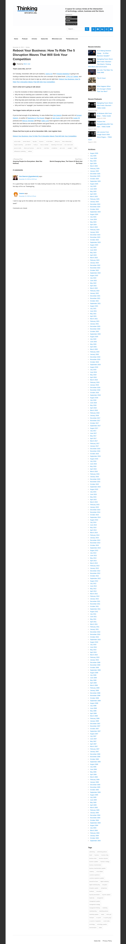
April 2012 (93, 591)
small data (46, 148)
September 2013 (95, 548)
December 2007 (95, 723)
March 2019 (94, 380)
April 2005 (93, 805)
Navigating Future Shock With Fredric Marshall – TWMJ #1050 (105, 105)
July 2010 (93, 644)
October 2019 (94, 362)
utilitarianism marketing (20, 151)
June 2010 (93, 647)
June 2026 (93, 158)
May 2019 (93, 375)
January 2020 (94, 354)
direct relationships (67, 141)
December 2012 (95, 571)
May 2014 (93, 527)
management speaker (94, 901)
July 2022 (93, 278)
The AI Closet (101, 78)
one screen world (68, 144)
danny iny (57, 141)
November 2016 (95, 451)
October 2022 (94, 270)
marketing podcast (103, 911)
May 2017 (93, 436)
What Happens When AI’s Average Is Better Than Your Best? (104, 89)
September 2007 (95, 731)
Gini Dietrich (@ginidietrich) (28, 176)
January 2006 (94, 782)
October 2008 (94, 698)
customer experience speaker (96, 878)
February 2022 (94, 291)
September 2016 (95, 456)
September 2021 (95, 303)
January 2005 (94, 812)
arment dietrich (26, 141)
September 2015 (95, 487)
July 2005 (93, 797)
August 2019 (94, 367)
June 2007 (93, 739)
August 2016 (94, 459)
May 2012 (93, 588)
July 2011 (93, 614)
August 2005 (94, 795)
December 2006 (95, 754)
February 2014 (94, 535)
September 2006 (95, 762)
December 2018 (95, 387)
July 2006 (93, 767)
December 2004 (95, 815)
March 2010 (94, 655)
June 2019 (93, 372)
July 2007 (93, 736)
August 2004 (94, 825)
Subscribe (44, 39)
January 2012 (94, 599)
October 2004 (94, 820)
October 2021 (94, 301)
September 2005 (95, 792)
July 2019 (93, 369)
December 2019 (95, 357)
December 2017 (95, 418)
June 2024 (93, 219)
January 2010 (94, 660)
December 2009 (95, 662)
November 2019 (95, 359)
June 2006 (93, 769)
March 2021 (94, 319)
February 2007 (94, 749)
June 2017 (93, 433)
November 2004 (95, 818)
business (41, 141)
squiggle (70, 148)
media (102, 914)
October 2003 (94, 838)
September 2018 (95, 395)
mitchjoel (91, 917)
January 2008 (94, 721)
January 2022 (94, 293)
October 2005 (94, 790)
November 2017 (95, 420)
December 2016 (95, 448)
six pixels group (107, 917)
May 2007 (93, 741)
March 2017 (94, 441)
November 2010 (95, 634)
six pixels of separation (95, 921)
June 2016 (93, 464)
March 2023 (94, 257)
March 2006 (94, 777)
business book (93, 858)
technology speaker (102, 924)
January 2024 (94, 232)
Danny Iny (49, 74)
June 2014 (93, 525)
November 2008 (95, 695)
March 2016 (94, 471)
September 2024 (95, 212)
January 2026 (94, 171)
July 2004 (93, 828)
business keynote (103, 858)
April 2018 (93, 408)
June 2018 (93, 403)
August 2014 (94, 520)
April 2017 (93, 438)
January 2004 (94, 835)
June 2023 (93, 250)
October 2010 (94, 637)
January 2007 (94, 751)
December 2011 (95, 601)
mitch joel (108, 914)
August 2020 (94, 336)
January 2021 (94, 324)
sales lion (39, 148)
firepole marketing (18, 144)
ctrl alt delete (49, 141)
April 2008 (93, 713)
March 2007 (94, 746)
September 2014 (95, 517)
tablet (75, 148)
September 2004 (95, 823)
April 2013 (93, 560)
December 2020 (95, 326)
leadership (91, 898)
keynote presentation (94, 894)
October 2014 (94, 515)
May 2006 (93, 772)
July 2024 (93, 217)
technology (92, 924)
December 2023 (95, 235)
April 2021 (93, 316)
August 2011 (94, 611)
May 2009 (93, 680)
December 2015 (95, 479)
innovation (98, 891)
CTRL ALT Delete (72, 76)
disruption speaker (93, 888)
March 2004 (94, 830)
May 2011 (93, 619)
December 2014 (95, 510)
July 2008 (93, 706)
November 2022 (95, 268)
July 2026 (93, 156)
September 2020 (95, 334)
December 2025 (95, 173)
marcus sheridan (44, 144)
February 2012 (94, 596)
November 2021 (95, 298)
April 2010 (93, 652)
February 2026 (94, 168)
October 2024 (94, 209)
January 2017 (94, 446)
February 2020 (94, 352)
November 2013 (95, 543)
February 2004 (94, 833)
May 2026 (93, 161)
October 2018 (94, 392)
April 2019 (93, 377)
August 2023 (94, 245)
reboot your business (29, 148)
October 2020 (94, 331)
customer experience (94, 875)
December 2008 (95, 693)
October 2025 (94, 179)
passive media (17, 148)
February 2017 (94, 443)
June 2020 (93, 341)
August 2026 (94, 153)
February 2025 (94, 199)
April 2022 (93, 286)
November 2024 (95, 207)
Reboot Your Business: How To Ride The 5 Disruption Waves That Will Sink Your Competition (44, 136)
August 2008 (94, 703)
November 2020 (95, 329)
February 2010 (94, 657)
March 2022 (94, 288)
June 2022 (93, 280)
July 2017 (93, 431)
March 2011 (94, 624)
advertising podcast (102, 851)
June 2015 (93, 494)
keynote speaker (106, 894)
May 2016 (93, 466)
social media (106, 921)
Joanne (21, 193)
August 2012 (94, 581)
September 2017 (95, 426)
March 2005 (94, 807)
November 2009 (95, 665)
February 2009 (94, 688)
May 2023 (93, 252)
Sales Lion (45, 121)
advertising (92, 851)
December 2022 (95, 265)
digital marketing (104, 881)
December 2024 (95, 204)
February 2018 (94, 413)
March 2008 (94, 716)
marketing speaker (93, 914)
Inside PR (76, 118)
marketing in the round (56, 144)
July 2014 (93, 522)
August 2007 (94, 734)
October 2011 (94, 606)
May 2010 (93, 650)
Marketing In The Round (36, 118)
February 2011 (94, 627)
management (100, 898)
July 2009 (93, 675)
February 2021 (94, 321)
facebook (91, 891)
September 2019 (95, 364)
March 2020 (94, 349)
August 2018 (94, 398)
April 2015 (93, 499)
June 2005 (93, 800)
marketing (104, 907)
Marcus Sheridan (28, 121)
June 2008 (93, 708)
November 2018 (95, 390)
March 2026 (94, 166)
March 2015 (94, 502)
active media (17, 141)
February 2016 (94, 474)
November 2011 (95, 604)
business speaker (93, 861)
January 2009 (94, 690)
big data (35, 141)
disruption (104, 884)
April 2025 (93, 194)
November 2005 (95, 787)
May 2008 (93, 711)
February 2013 (94, 566)
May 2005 (93, 802)
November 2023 (95, 237)
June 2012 (93, 586)
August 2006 (94, 764)
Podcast (25, 39)
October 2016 (94, 453)
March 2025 (94, 196)
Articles (34, 39)
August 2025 (94, 184)
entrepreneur (104, 888)
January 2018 (94, 415)
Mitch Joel (27, 64)
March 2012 (94, 594)
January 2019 (94, 385)
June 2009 (93, 678)
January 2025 (94, 201)
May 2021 (93, 313)
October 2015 (94, 484)
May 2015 (93, 497)
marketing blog (93, 911)
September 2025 (95, 181)
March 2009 (94, 685)
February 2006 (94, 779)
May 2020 (93, 344)
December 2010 (95, 632)
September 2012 (95, 578)
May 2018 (93, 405)
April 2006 (93, 774)
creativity (91, 871)
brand (90, 855)
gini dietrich (28, 144)
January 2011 (94, 629)
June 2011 (93, 616)
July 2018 (93, 400)
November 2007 (95, 726)
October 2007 (94, 728)
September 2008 (95, 700)
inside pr (36, 144)
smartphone (54, 148)
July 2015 (93, 492)
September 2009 (95, 670)
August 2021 (94, 306)
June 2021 (93, 311)
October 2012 (94, 576)
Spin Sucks (56, 118)
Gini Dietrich (57, 115)
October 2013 (94, 545)
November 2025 (95, 176)
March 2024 (94, 227)
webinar (30, 151)
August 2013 (94, 550)
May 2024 (93, 222)
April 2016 (93, 469)
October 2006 (94, 759)
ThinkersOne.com (72, 39)
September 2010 (95, 639)
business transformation (95, 865)
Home (16, 39)
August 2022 (94, 275)
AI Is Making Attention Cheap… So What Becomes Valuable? (104, 53)
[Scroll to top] (123, 941)
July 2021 (93, 308)
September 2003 (95, 840)
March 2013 (94, 563)
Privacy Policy (107, 941)
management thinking (94, 907)
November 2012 (95, 573)
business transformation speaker (97, 868)
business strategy (105, 861)
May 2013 (93, 558)
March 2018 (94, 410)
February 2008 (94, 718)
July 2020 (93, 339)
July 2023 (93, 247)
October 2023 (94, 240)
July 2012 (93, 583)
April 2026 (93, 163)
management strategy (94, 904)
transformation (92, 927)
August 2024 (94, 214)
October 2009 (94, 667)
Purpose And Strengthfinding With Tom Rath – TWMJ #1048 (105, 124)
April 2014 (93, 530)
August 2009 (94, 672)
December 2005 (95, 785)
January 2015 (94, 507)
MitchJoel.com (57, 39)
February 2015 (94, 504)
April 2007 (93, 744)
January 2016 (94, 476)
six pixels (98, 917)
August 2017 (94, 428)
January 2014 (94, 538)
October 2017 (94, 423)
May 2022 (93, 283)
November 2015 (95, 481)
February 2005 (94, 810)
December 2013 (95, 540)
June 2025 (93, 189)
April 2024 (93, 224)
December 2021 (95, 296)
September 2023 (95, 242)
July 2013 (93, 553)
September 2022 (95, 273)
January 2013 (94, 568)
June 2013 (93, 555)
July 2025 (93, 186)
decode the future (93, 881)
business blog (104, 855)
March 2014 (94, 532)
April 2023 (93, 255)
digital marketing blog (94, 884)
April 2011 (93, 622)
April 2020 (93, 347)
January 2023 (94, 263)
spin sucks (62, 148)
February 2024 (94, 229)
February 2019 (94, 382)
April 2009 (93, 683)
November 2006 (95, 756)
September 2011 (95, 609)
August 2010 (94, 642)
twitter (100, 927)
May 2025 (93, 191)
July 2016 (93, 461)
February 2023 (94, 260)
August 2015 (94, 489)
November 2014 (95, 512)
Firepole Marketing (62, 74)
